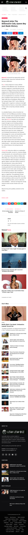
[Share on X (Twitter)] (9, 33)
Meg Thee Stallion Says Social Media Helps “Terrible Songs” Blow (17, 409)
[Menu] (2, 2)
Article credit (5, 197)
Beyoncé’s (4, 77)
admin (7, 29)
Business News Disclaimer (12, 528)
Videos (22, 531)
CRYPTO (5, 520)
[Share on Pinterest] (15, 33)
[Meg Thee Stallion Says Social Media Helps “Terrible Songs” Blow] (14, 281)
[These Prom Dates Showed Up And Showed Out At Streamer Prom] (5, 353)
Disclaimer (18, 529)
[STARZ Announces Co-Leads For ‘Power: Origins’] (5, 492)
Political (15, 524)
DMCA (23, 529)
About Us (17, 531)
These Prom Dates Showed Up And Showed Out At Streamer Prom (17, 353)
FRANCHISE (6, 522)
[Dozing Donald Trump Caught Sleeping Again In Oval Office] (14, 240)
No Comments (13, 29)
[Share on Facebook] (4, 33)
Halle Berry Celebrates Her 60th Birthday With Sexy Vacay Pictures (17, 391)
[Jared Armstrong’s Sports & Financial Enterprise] (5, 359)
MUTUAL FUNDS (9, 524)
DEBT (9, 520)
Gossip (11, 522)
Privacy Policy (22, 526)
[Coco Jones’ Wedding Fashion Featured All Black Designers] (5, 366)
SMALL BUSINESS (21, 517)
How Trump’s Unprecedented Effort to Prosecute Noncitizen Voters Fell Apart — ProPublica (17, 378)
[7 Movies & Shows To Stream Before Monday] (5, 347)
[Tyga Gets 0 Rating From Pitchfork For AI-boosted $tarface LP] (5, 415)
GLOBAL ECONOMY (18, 522)
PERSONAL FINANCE (8, 526)
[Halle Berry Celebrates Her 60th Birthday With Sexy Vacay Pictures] (5, 390)
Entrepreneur (14, 520)
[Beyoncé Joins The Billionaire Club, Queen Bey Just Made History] (14, 43)
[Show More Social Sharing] (25, 33)
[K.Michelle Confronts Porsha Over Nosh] (5, 498)
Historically (4, 150)
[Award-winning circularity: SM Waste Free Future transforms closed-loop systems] (5, 384)
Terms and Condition (10, 531)
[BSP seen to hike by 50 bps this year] (5, 505)
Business (6, 517)
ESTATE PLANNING (22, 520)
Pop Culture (4, 18)
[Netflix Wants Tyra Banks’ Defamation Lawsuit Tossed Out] (14, 313)
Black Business (13, 517)
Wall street (16, 526)
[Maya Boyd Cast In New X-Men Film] (5, 403)
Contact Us (21, 528)
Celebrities (22, 519)
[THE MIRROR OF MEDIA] (14, 2)
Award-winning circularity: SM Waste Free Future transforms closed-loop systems (17, 384)
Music (25, 522)
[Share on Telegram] (20, 33)
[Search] (26, 2)
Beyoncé (9, 119)
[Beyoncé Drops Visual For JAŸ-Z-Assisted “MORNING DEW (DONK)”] (14, 260)
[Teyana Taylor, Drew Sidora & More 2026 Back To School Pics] (5, 341)
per (4, 84)
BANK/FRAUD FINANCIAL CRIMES (11, 519)
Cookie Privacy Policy (10, 529)
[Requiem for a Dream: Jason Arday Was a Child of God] (5, 335)
